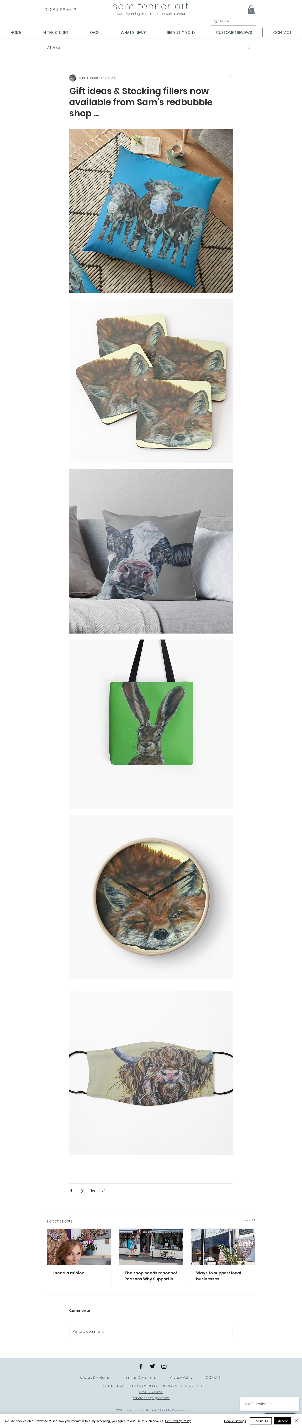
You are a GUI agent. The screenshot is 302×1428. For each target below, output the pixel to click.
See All (250, 1220)
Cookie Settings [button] (235, 1421)
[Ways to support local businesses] (223, 1247)
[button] (251, 9)
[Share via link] (104, 1191)
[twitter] (152, 1366)
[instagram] (164, 1366)
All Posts (54, 47)
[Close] (296, 1420)
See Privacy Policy (178, 1421)
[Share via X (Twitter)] (82, 1191)
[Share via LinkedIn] (93, 1191)
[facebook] (141, 1366)
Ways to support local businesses (218, 1276)
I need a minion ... (70, 1273)
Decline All (260, 1421)
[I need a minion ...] (79, 1247)
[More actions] (230, 78)
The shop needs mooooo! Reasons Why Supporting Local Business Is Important (150, 1276)
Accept (283, 1421)
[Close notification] (295, 1401)
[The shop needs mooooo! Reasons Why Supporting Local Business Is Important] (151, 1247)
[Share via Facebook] (71, 1191)
